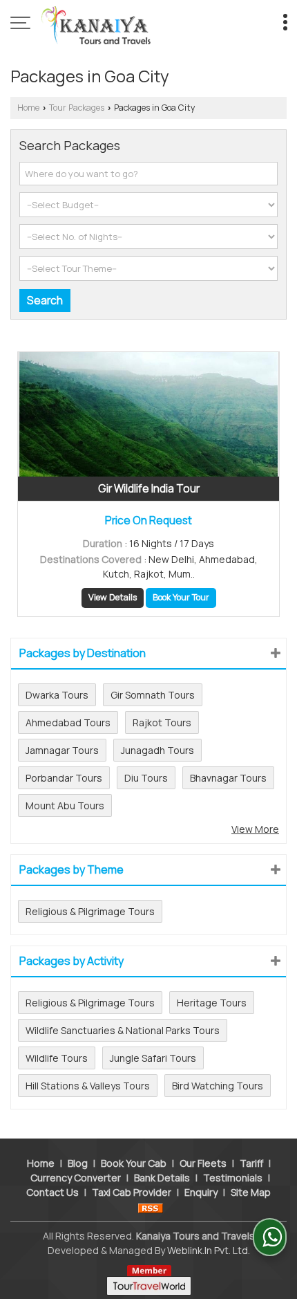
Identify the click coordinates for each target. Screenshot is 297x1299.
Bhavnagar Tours (228, 777)
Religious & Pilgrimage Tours (90, 911)
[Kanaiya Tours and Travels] (96, 24)
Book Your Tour (181, 597)
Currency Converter (75, 1177)
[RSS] (150, 1206)
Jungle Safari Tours (153, 1058)
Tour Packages (76, 107)
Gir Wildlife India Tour (149, 488)
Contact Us (52, 1192)
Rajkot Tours (162, 722)
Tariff (251, 1163)
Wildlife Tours (57, 1058)
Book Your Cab (133, 1163)
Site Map (251, 1192)
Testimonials (232, 1177)
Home (28, 107)
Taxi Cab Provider (131, 1192)
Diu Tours (146, 777)
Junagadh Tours (157, 750)
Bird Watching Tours (217, 1085)
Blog (78, 1163)
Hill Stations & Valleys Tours (88, 1085)
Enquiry (201, 1192)
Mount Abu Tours (65, 805)
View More (255, 829)
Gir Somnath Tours (153, 694)
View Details (112, 597)
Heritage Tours (212, 1002)
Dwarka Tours (57, 694)
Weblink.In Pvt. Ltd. (208, 1250)
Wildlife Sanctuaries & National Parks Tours (123, 1030)
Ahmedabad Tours (68, 722)
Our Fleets (203, 1163)
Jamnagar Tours (62, 750)
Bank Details (162, 1177)
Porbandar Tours (64, 777)
